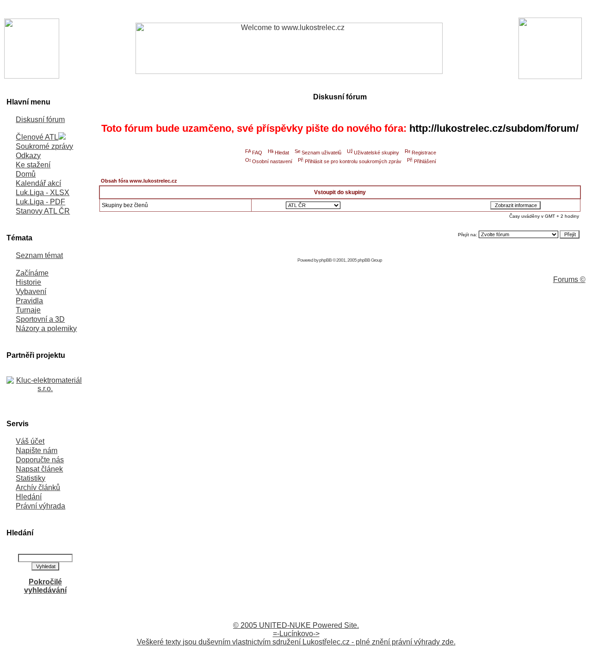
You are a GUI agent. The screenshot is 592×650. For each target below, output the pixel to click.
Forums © (569, 279)
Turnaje (28, 310)
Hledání (29, 497)
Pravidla (29, 301)
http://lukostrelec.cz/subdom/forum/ (494, 128)
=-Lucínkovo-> (296, 634)
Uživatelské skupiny (376, 152)
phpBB (325, 260)
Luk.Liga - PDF (40, 202)
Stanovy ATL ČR (43, 211)
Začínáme (32, 273)
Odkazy (28, 155)
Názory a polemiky (46, 328)
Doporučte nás (40, 460)
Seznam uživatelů (321, 152)
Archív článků (38, 487)
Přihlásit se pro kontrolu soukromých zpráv (353, 161)
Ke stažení (33, 165)
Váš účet (30, 441)
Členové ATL (37, 137)
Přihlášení (425, 161)
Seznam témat (39, 255)
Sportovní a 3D (40, 319)
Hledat (282, 152)
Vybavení (31, 291)
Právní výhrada (40, 506)
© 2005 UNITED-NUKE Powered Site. (296, 625)
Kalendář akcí (38, 183)
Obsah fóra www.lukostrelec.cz (139, 181)
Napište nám (36, 450)
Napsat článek (39, 469)
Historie (28, 282)
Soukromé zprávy (44, 146)
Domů (26, 174)
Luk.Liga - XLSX (42, 192)
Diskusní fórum (40, 119)
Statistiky (30, 478)
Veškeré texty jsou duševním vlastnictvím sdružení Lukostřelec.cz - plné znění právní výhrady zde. (296, 642)
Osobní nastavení (272, 161)
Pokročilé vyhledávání (45, 586)
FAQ (257, 152)
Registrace (424, 152)
